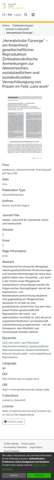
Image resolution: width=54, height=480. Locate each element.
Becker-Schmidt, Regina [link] (15, 205)
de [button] (4, 14)
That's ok (38, 475)
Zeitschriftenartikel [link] (13, 194)
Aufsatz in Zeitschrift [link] (17, 29)
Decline (14, 475)
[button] (26, 15)
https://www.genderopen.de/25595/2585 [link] (25, 389)
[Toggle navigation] (33, 15)
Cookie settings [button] (11, 443)
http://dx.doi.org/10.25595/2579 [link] (20, 378)
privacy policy (39, 465)
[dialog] (27, 466)
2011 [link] (4, 184)
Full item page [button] (15, 421)
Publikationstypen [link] (23, 25)
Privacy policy (28, 443)
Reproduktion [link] (10, 357)
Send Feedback (11, 451)
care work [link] (14, 342)
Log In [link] (17, 14)
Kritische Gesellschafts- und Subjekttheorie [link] (26, 353)
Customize (7, 469)
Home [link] (5, 25)
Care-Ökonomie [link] (30, 342)
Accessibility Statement (15, 447)
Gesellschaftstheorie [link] (37, 350)
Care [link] (5, 342)
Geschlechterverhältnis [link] (15, 346)
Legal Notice (36, 447)
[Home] (12, 6)
